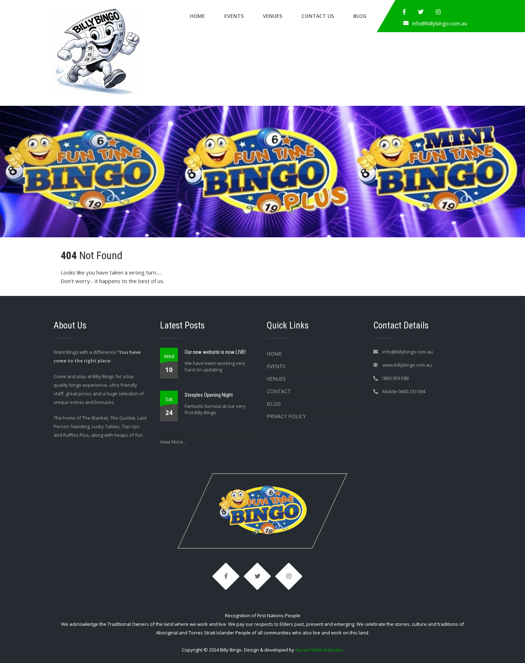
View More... (173, 442)
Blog (359, 16)
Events (234, 16)
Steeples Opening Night (209, 395)
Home (197, 16)
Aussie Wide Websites (319, 650)
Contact (279, 391)
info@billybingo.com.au (439, 23)
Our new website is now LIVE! (215, 352)
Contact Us (317, 16)
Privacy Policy (286, 416)
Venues (272, 16)
